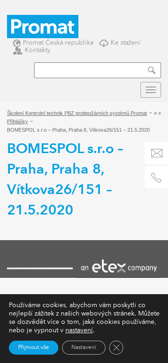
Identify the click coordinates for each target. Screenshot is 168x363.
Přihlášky (17, 121)
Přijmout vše (33, 347)
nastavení (79, 330)
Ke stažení (125, 43)
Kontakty (37, 50)
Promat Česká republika (58, 43)
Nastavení (83, 347)
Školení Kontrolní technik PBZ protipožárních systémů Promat (77, 113)
